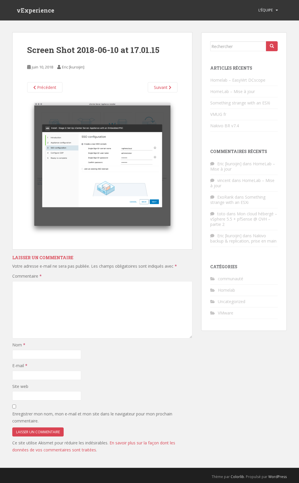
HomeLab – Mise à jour (232, 91)
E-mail (19, 365)
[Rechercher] (272, 46)
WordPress (277, 476)
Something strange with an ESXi (240, 103)
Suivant (161, 87)
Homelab (226, 290)
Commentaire (27, 276)
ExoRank (225, 197)
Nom (18, 345)
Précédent (46, 87)
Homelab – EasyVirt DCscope (237, 80)
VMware (225, 313)
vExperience (35, 10)
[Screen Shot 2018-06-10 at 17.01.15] (102, 167)
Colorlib (237, 476)
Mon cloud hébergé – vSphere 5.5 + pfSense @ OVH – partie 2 (243, 219)
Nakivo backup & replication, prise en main (243, 238)
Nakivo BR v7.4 (224, 125)
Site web (20, 386)
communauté (230, 278)
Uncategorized (231, 301)
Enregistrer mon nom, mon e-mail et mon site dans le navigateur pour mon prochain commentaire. (92, 417)
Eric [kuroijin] (73, 67)
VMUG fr (218, 114)
